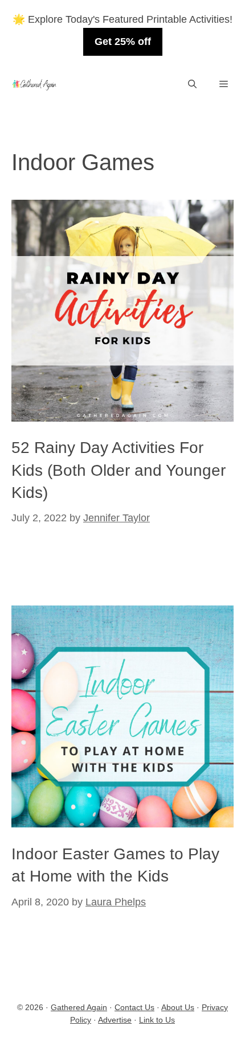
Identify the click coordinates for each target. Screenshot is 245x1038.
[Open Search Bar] (192, 84)
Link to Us (157, 1019)
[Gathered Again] (33, 84)
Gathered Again (79, 1007)
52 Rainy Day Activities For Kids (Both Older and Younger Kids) (118, 470)
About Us (177, 1007)
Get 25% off (123, 41)
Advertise (115, 1019)
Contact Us (134, 1007)
